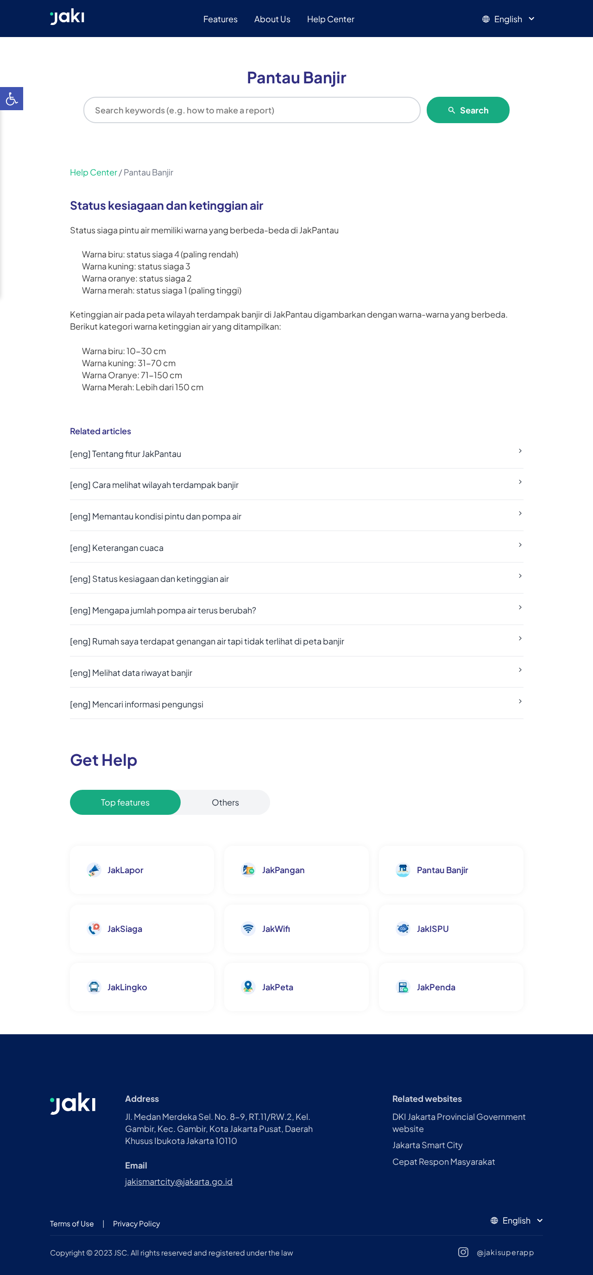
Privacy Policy (136, 1223)
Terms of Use (72, 1223)
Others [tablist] (225, 802)
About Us (272, 18)
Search (474, 110)
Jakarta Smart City (427, 1144)
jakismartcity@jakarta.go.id (179, 1181)
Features (220, 18)
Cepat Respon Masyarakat (443, 1161)
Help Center (330, 18)
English (508, 18)
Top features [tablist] (125, 802)
